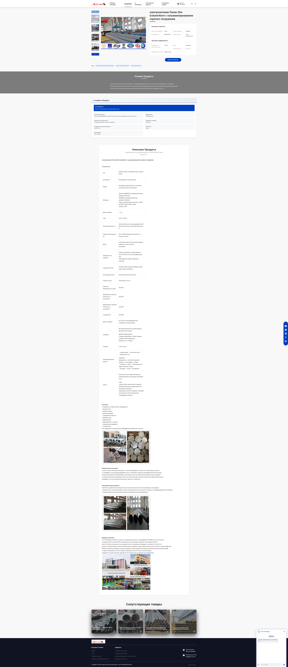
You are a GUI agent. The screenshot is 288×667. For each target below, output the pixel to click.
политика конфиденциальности (100, 659)
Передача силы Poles (121, 659)
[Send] (284, 664)
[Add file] (258, 664)
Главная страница (113, 3)
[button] (95, 54)
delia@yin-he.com (190, 656)
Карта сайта (192, 665)
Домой (93, 650)
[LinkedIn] (285, 341)
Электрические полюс (121, 653)
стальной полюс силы (121, 650)
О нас (93, 653)
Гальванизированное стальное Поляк (125, 656)
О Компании (138, 3)
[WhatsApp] (285, 329)
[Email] (285, 326)
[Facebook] (285, 337)
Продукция (128, 4)
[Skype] (285, 333)
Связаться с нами (96, 656)
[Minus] (284, 631)
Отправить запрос (165, 3)
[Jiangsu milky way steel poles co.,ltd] (100, 3)
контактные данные (150, 3)
